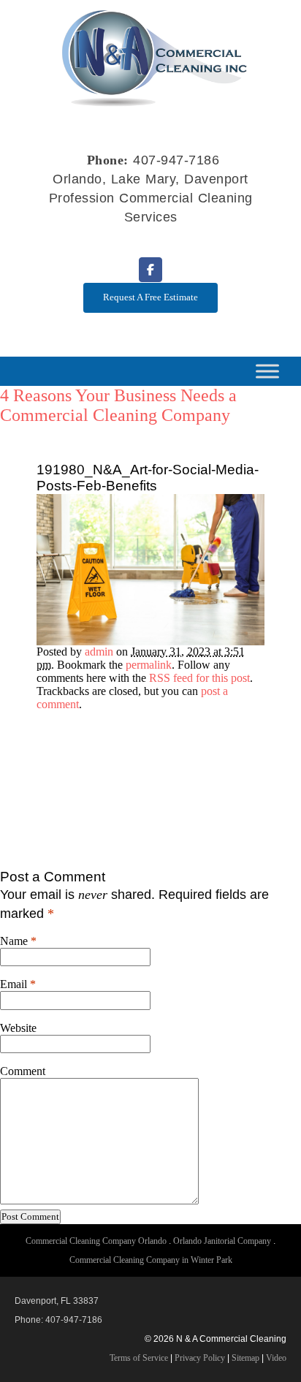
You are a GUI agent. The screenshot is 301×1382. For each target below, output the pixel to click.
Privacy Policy (200, 1358)
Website (18, 1028)
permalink (149, 664)
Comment (22, 1071)
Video (276, 1358)
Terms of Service (139, 1358)
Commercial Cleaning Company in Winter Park (150, 1260)
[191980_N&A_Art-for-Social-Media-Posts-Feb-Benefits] (150, 641)
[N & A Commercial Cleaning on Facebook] (150, 269)
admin (99, 651)
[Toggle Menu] (267, 371)
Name (14, 941)
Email (13, 984)
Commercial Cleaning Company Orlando (96, 1241)
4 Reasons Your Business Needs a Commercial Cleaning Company (118, 405)
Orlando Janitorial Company (222, 1241)
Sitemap (245, 1358)
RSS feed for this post (199, 678)
